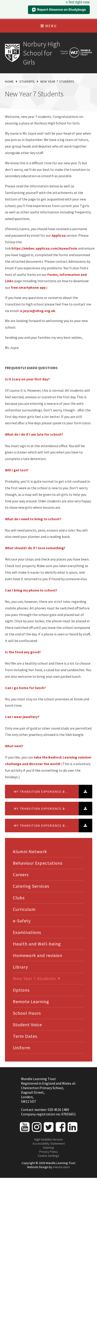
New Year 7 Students (57, 81)
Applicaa (59, 235)
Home (9, 81)
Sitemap (48, 1147)
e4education (61, 1167)
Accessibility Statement (48, 1143)
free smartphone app (28, 287)
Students (27, 81)
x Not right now (78, 2)
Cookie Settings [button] (48, 1156)
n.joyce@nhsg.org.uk (37, 310)
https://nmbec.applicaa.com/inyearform (44, 248)
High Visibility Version (48, 1139)
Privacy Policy (48, 1152)
